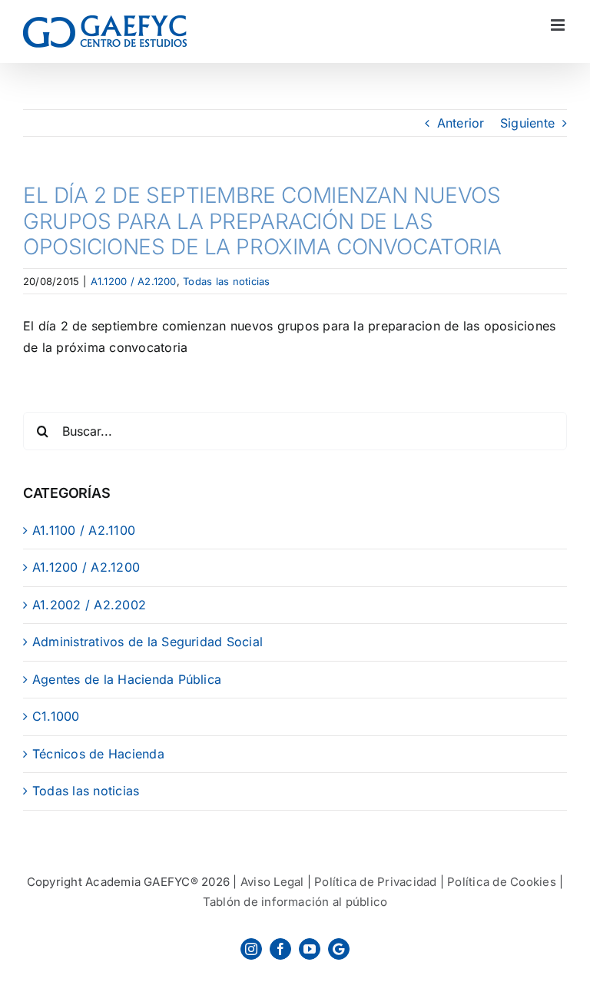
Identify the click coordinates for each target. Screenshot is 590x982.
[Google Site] (339, 949)
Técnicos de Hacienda (98, 753)
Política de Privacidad (375, 881)
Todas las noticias (226, 281)
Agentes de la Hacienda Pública (126, 679)
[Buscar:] (295, 430)
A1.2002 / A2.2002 (89, 604)
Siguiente (527, 123)
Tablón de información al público (295, 901)
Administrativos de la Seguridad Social (147, 641)
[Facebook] (280, 949)
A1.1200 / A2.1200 (134, 281)
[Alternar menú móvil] (559, 25)
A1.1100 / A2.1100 (83, 530)
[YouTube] (309, 949)
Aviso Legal (272, 881)
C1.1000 (56, 716)
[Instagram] (251, 949)
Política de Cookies (501, 881)
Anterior (461, 123)
